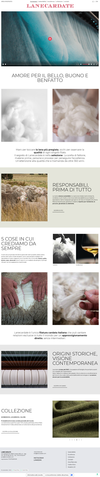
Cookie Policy (25, 470)
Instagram (39, 458)
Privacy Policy (16, 470)
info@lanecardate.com (40, 453)
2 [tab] (72, 440)
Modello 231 (71, 467)
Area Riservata (6, 1)
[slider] (40, 64)
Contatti (70, 459)
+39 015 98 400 (38, 452)
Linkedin (37, 460)
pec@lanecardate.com (7, 457)
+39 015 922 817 (21, 455)
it (93, 1)
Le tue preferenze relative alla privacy (56, 475)
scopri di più (58, 210)
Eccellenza (51, 1)
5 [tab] (79, 440)
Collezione (59, 1)
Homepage (33, 1)
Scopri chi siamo (60, 386)
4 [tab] (77, 440)
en (97, 1)
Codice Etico (72, 464)
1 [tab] (70, 440)
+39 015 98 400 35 (8, 455)
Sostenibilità (42, 1)
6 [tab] (81, 440)
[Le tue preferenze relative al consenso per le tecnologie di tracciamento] (97, 474)
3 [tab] (74, 440)
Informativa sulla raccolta (35, 475)
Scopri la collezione (10, 431)
